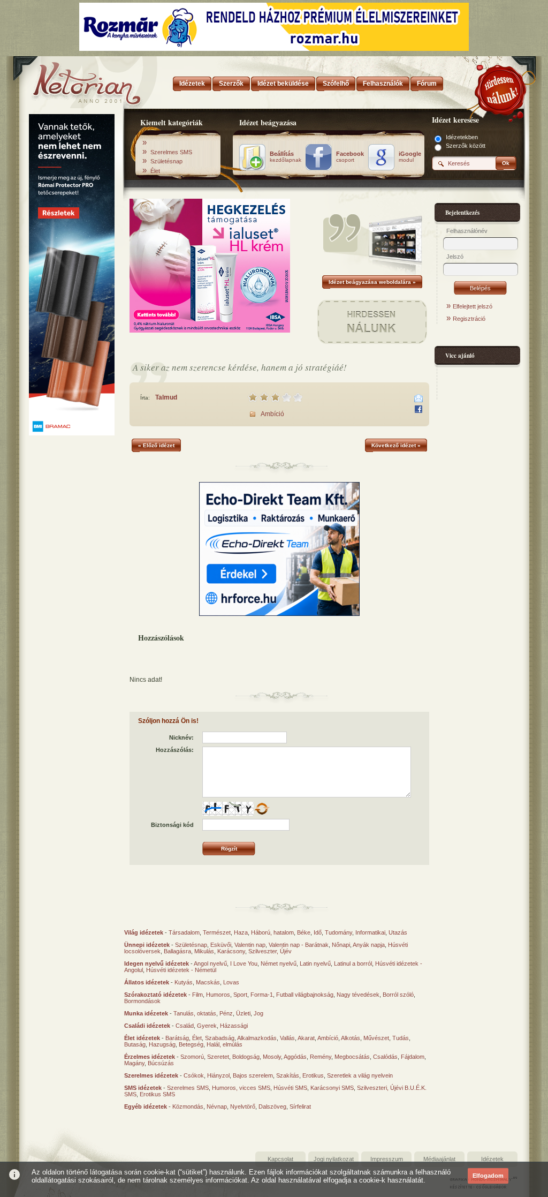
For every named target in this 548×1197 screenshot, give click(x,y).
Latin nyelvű (315, 963)
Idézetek (492, 1159)
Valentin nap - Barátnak (299, 945)
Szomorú (192, 1056)
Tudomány (338, 932)
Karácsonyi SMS (332, 1088)
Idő (318, 932)
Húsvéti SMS (290, 1088)
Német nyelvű (278, 963)
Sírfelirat (300, 1106)
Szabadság (219, 1038)
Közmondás (187, 1106)
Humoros (218, 994)
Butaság (135, 1044)
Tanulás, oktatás (194, 1013)
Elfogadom (488, 1175)
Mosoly (272, 1056)
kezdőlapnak (285, 157)
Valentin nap (249, 945)
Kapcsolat (280, 1159)
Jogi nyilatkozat (334, 1159)
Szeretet (218, 1056)
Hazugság (162, 1044)
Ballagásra (177, 951)
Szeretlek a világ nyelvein (360, 1075)
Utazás (398, 932)
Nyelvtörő (242, 1106)
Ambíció (272, 414)
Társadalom (184, 932)
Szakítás (287, 1075)
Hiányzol (218, 1075)
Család (185, 1025)
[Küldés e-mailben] (418, 398)
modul (410, 157)
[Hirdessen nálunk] (501, 88)
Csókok (194, 1075)
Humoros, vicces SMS (241, 1088)
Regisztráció (469, 318)
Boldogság (246, 1056)
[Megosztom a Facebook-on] (418, 409)
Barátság (177, 1038)
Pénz (226, 1013)
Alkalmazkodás (257, 1038)
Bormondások (142, 1001)
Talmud (166, 397)
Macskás (208, 982)
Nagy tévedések (358, 994)
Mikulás (204, 951)
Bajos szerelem (253, 1075)
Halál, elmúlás (224, 1044)
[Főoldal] (70, 80)
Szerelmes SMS (171, 152)
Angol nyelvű (210, 963)
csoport (350, 157)
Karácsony (231, 951)
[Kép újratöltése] (262, 809)
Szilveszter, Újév (270, 951)
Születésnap (166, 161)
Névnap (217, 1106)
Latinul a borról (353, 963)
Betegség (191, 1044)
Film (197, 994)
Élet (155, 171)
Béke (303, 932)
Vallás (287, 1038)
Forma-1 (261, 994)
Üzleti (243, 1013)
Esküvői (220, 945)
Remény (320, 1056)
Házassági (234, 1025)
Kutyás (183, 982)
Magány (134, 1063)
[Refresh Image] (262, 813)
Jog (258, 1013)
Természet (217, 932)
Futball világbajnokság (304, 994)
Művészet (376, 1038)
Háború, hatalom (272, 932)
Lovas (231, 982)
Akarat (306, 1038)
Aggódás (295, 1056)
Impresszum (386, 1159)
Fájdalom (412, 1056)
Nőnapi (341, 945)
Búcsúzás (161, 1063)
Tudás (400, 1038)
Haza (241, 932)
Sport (240, 994)
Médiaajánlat (439, 1159)
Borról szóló (398, 994)
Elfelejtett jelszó (472, 306)
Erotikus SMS (157, 1094)
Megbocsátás (352, 1056)
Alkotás (350, 1038)
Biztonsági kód (172, 825)
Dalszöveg (272, 1106)
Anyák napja (369, 945)
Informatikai (370, 932)
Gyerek (207, 1025)
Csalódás (385, 1056)
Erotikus (313, 1075)
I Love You (243, 963)
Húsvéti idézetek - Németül (181, 970)
